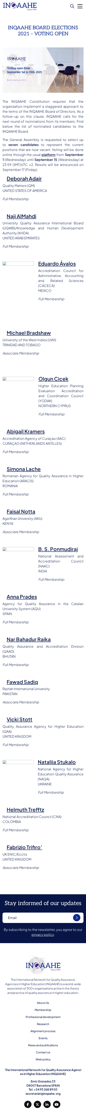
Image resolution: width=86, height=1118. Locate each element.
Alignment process (43, 1031)
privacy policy (43, 934)
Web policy (43, 1059)
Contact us (43, 1052)
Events (43, 1038)
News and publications (43, 1045)
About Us (43, 1002)
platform (49, 154)
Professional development (43, 1017)
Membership (43, 1010)
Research (43, 1024)
